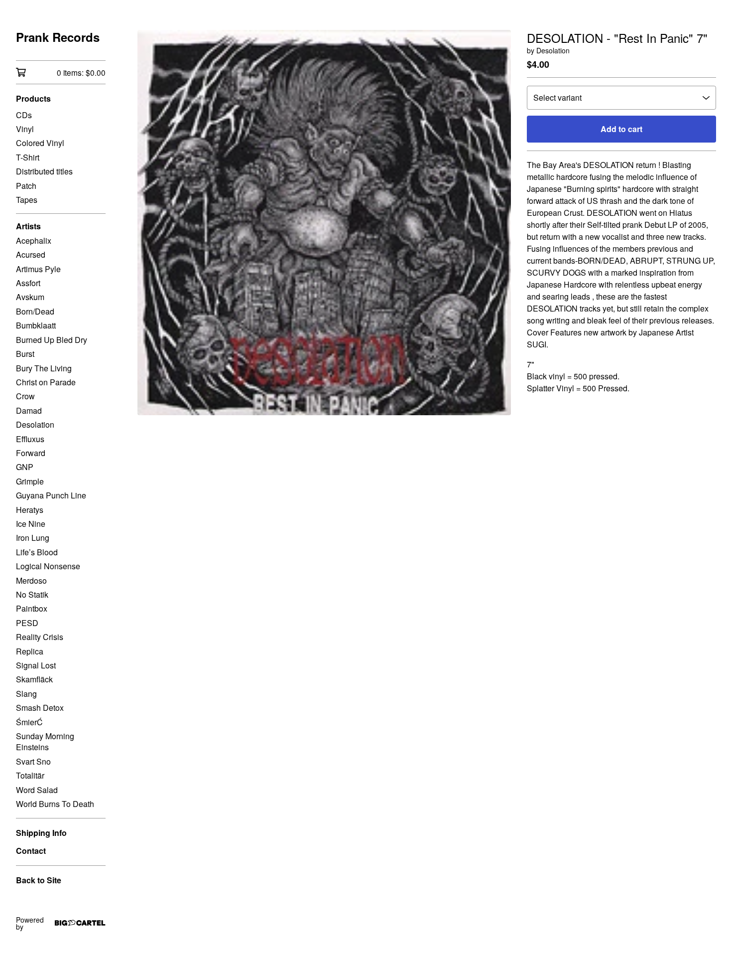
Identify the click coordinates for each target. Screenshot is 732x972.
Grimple (30, 481)
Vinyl (25, 129)
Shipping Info (41, 832)
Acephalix (33, 240)
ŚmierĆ (29, 722)
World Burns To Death (55, 804)
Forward (30, 453)
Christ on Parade (46, 382)
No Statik (32, 594)
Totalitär (30, 775)
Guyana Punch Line (51, 495)
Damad (29, 410)
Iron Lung (32, 537)
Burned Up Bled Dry (51, 339)
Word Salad (37, 790)
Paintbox (31, 608)
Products (33, 98)
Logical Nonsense (48, 566)
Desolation (35, 424)
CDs (24, 115)
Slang (26, 693)
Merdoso (31, 580)
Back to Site (38, 880)
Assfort (28, 283)
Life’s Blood (37, 552)
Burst (25, 353)
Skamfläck (34, 679)
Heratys (29, 509)
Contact (31, 850)
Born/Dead (35, 311)
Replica (29, 651)
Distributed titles (44, 171)
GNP (24, 467)
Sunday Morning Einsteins (45, 741)
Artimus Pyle (38, 269)
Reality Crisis (39, 637)
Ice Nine (30, 523)
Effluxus (30, 439)
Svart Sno (33, 761)
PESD (27, 623)
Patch (26, 185)
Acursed (30, 254)
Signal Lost (36, 665)
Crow (25, 396)
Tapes (26, 199)
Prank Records (58, 37)
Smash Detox (40, 707)
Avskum (30, 297)
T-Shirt (27, 157)
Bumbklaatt (36, 325)
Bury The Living (44, 368)
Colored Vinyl (40, 143)
